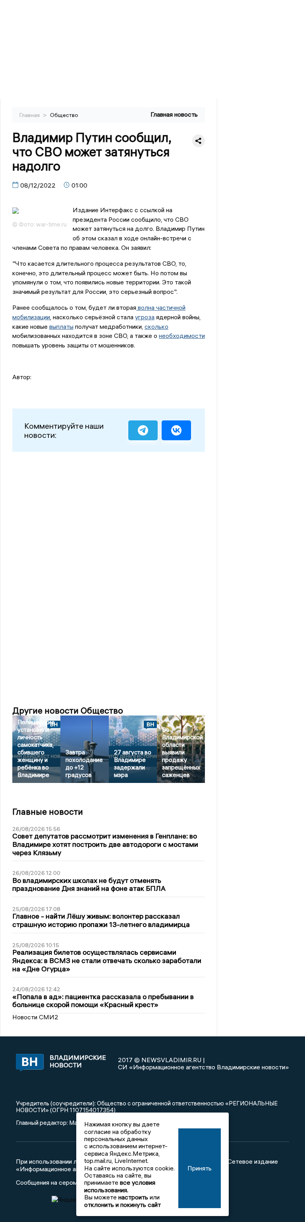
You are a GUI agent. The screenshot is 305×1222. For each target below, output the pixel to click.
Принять (199, 1168)
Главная (30, 115)
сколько (156, 326)
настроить (133, 1197)
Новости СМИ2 (35, 1017)
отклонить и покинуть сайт (122, 1205)
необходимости (182, 336)
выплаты (61, 326)
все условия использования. (119, 1185)
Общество (64, 115)
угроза (144, 317)
